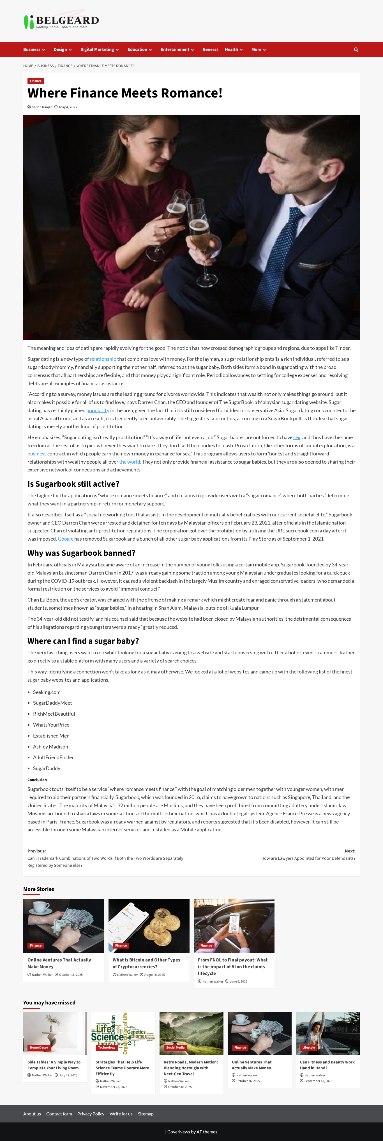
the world (129, 462)
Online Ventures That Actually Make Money (59, 963)
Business (31, 49)
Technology (106, 1047)
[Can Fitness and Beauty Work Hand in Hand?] (328, 1033)
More (256, 49)
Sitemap (146, 1113)
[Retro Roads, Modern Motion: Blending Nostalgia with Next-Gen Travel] (191, 1033)
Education (137, 49)
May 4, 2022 (68, 107)
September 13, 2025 (318, 1081)
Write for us (121, 1113)
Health (231, 49)
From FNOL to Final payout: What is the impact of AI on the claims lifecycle (233, 967)
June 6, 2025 (238, 981)
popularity (97, 410)
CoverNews (178, 1131)
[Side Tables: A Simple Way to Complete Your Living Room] (55, 1033)
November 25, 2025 (113, 1087)
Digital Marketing (97, 49)
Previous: (105, 858)
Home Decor (39, 1047)
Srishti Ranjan (42, 107)
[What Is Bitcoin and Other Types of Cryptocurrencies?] (149, 926)
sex (296, 437)
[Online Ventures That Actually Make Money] (63, 926)
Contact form (59, 1113)
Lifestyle (309, 1047)
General (210, 49)
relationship (103, 359)
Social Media (175, 1047)
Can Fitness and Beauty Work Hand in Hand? (327, 1065)
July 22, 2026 (68, 1075)
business (37, 453)
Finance (35, 81)
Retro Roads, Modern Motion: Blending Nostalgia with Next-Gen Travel (191, 1068)
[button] (356, 50)
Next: (308, 854)
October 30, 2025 (180, 1087)
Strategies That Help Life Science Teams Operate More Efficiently (122, 1068)
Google (65, 539)
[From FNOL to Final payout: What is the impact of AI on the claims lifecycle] (234, 926)
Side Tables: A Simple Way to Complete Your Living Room (53, 1065)
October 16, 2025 (71, 974)
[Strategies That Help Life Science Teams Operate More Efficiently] (123, 1033)
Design (60, 49)
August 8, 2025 (154, 974)
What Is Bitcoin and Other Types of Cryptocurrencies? (146, 963)
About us (32, 1113)
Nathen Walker (42, 974)
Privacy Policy (90, 1113)
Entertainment (175, 49)
